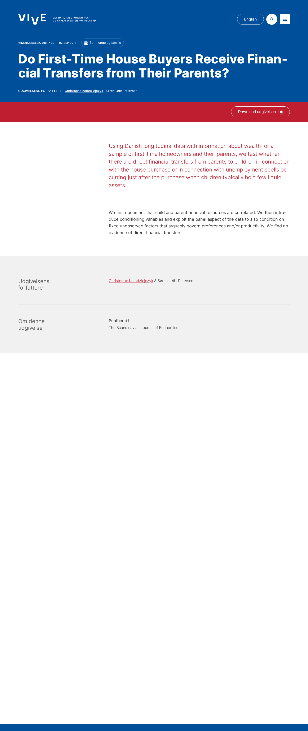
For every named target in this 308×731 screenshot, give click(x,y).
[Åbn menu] (285, 19)
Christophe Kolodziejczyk (84, 91)
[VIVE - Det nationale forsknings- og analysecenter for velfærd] (57, 19)
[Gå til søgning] (271, 19)
